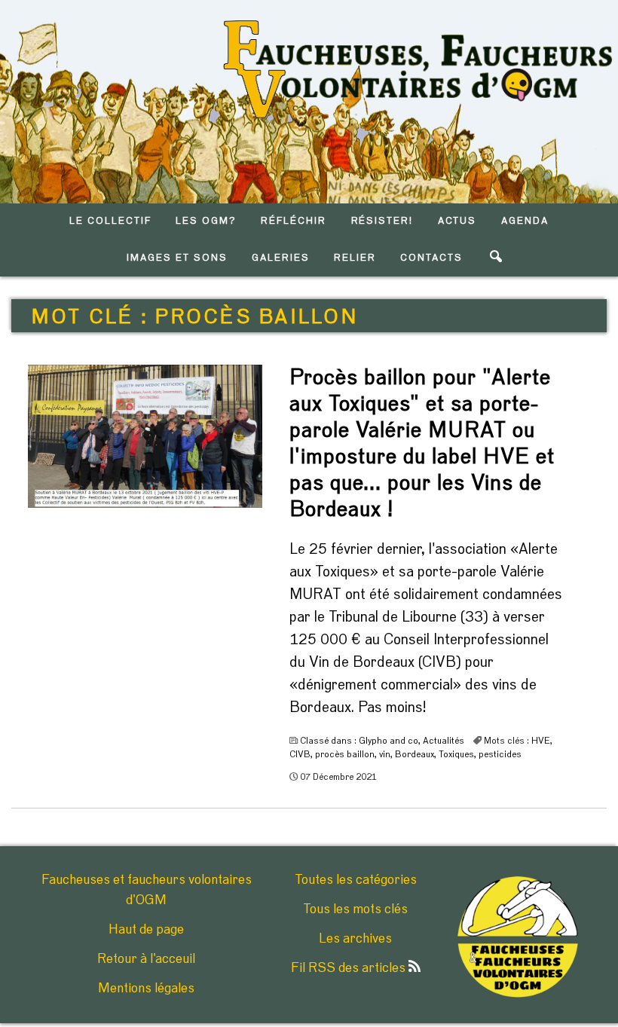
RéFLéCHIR (293, 221)
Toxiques (456, 754)
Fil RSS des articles (349, 968)
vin (384, 754)
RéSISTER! (382, 221)
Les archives (355, 939)
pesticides (500, 754)
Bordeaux (414, 754)
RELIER (355, 258)
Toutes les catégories (356, 880)
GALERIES (281, 258)
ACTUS (457, 221)
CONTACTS (431, 258)
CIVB (300, 754)
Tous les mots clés (355, 909)
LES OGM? (206, 221)
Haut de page (146, 930)
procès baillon (345, 754)
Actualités (443, 740)
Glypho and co (388, 740)
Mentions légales (146, 988)
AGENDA (525, 221)
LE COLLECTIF (110, 221)
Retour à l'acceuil (146, 959)
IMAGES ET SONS (177, 258)
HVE (540, 740)
